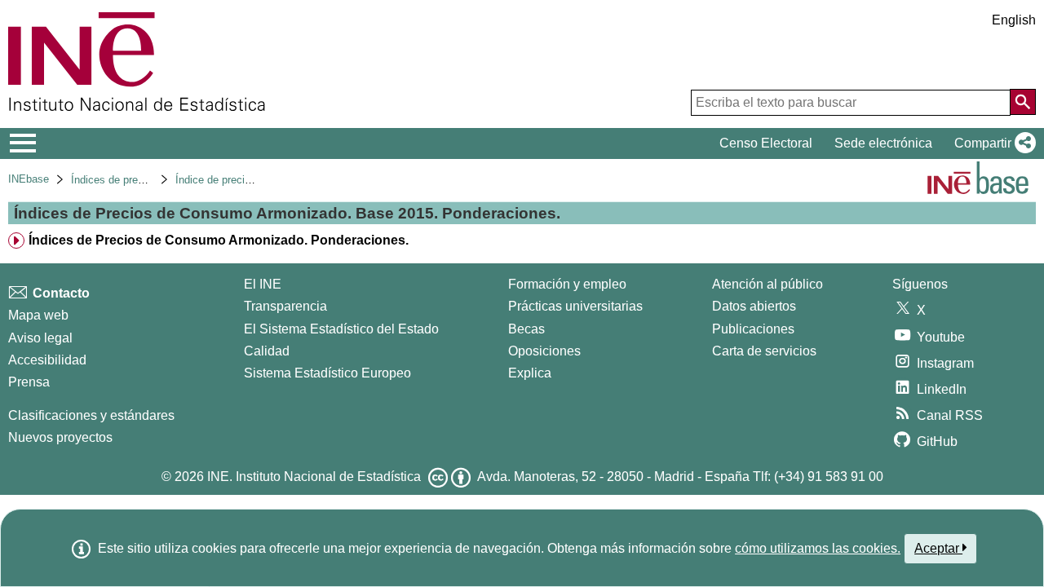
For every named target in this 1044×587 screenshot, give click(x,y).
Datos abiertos (754, 306)
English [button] (1014, 20)
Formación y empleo (567, 284)
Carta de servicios (764, 351)
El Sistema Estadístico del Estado (341, 329)
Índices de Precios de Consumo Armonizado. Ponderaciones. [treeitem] (219, 240)
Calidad (267, 351)
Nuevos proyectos (60, 437)
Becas (526, 329)
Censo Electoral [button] (765, 143)
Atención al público (767, 284)
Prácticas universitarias (575, 306)
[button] (992, 143)
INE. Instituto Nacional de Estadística (314, 476)
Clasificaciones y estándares (91, 415)
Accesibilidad (47, 360)
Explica (529, 373)
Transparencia (285, 306)
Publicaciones (753, 329)
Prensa (29, 382)
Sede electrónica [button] (883, 143)
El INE (262, 284)
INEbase (28, 179)
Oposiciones (544, 351)
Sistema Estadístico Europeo (327, 373)
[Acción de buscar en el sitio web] (1023, 102)
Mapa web (38, 315)
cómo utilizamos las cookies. (817, 548)
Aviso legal (40, 338)
